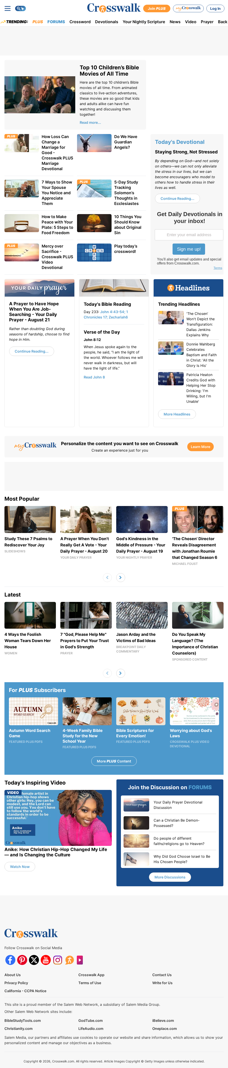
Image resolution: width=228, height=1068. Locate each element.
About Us (12, 975)
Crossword (80, 21)
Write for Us (162, 983)
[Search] (20, 8)
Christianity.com (18, 1028)
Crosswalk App (91, 975)
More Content (114, 761)
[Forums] (69, 960)
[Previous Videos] (107, 577)
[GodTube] (81, 960)
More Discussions (170, 877)
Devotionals (106, 21)
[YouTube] (46, 960)
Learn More (200, 446)
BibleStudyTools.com (22, 1020)
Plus (38, 21)
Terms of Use (89, 983)
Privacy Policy (16, 983)
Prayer (207, 21)
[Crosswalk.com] (114, 7)
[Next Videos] (120, 577)
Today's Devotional (180, 142)
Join (157, 8)
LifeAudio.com (90, 1028)
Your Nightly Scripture (144, 21)
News (175, 21)
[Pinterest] (22, 960)
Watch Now (20, 866)
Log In (215, 8)
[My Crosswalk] (188, 8)
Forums (56, 21)
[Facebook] (10, 960)
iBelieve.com (163, 1020)
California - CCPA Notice (25, 991)
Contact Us (162, 975)
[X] (34, 960)
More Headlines (177, 414)
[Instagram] (58, 960)
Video (190, 21)
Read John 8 (94, 377)
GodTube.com (90, 1020)
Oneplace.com (164, 1028)
